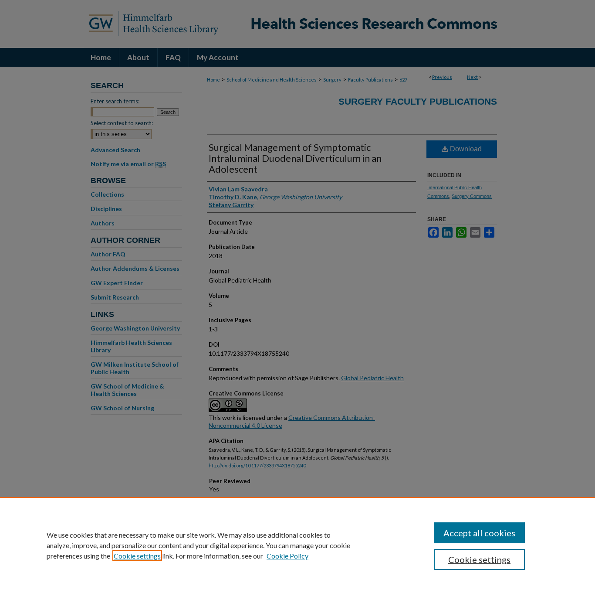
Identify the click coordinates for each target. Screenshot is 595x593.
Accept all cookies (479, 533)
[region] (297, 545)
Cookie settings (137, 556)
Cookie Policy (287, 556)
